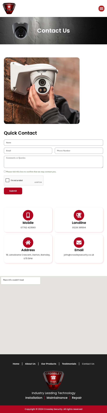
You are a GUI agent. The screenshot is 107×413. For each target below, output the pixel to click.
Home (16, 364)
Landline (79, 222)
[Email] (79, 242)
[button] (101, 8)
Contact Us (88, 364)
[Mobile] (28, 215)
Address (28, 250)
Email (79, 250)
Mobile (28, 222)
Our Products (48, 364)
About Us (30, 364)
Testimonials (69, 364)
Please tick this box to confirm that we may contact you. (31, 172)
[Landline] (79, 215)
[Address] (28, 242)
